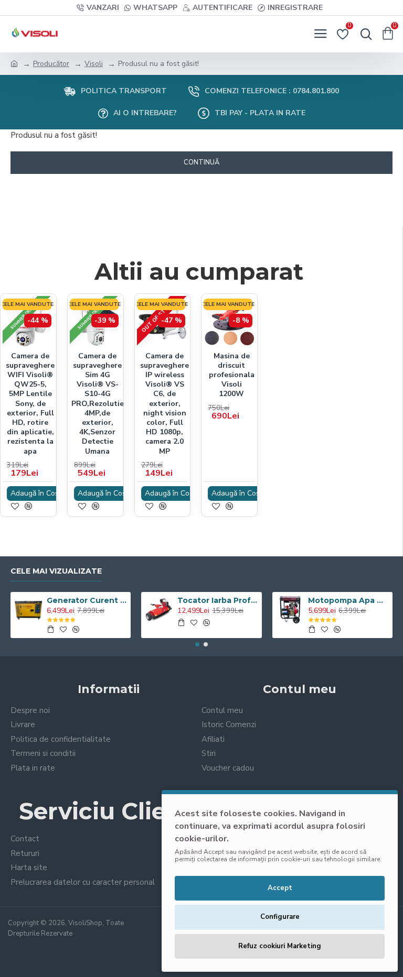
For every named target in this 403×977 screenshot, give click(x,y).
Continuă (201, 162)
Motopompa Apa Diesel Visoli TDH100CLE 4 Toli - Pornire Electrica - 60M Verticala (348, 600)
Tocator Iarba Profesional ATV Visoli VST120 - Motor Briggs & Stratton (217, 600)
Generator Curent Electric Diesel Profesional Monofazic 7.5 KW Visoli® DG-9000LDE (87, 600)
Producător (51, 64)
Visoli (93, 64)
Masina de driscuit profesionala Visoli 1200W (231, 375)
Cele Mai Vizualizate (56, 571)
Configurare (280, 916)
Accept (280, 888)
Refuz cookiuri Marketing (279, 946)
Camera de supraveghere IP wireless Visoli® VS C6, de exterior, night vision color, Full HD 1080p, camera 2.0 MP (164, 404)
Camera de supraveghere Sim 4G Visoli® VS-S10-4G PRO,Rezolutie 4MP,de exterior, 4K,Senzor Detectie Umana (97, 404)
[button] (197, 644)
